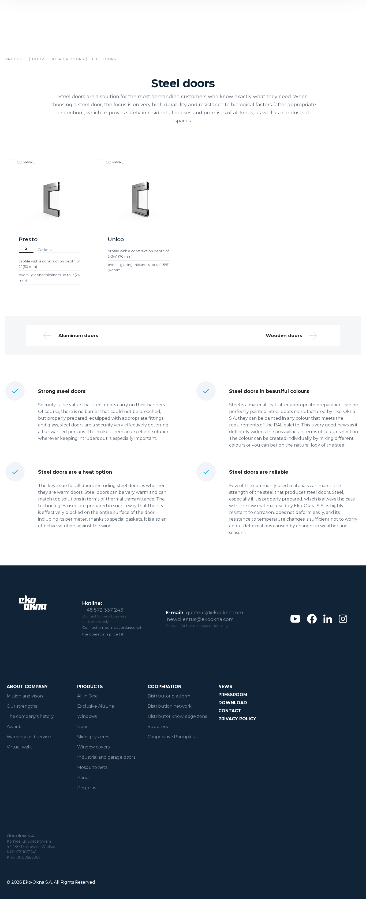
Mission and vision (25, 696)
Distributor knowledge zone (177, 716)
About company (27, 686)
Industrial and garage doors (106, 757)
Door (38, 59)
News (225, 686)
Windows (87, 716)
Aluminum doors (78, 335)
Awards (14, 726)
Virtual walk (19, 747)
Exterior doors (67, 59)
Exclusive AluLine (95, 706)
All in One (87, 696)
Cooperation (164, 686)
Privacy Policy (237, 718)
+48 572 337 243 (103, 610)
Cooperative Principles (171, 736)
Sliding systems (93, 736)
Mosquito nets (92, 767)
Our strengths (22, 706)
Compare (26, 162)
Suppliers (158, 726)
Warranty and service (29, 736)
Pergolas (86, 787)
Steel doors (102, 59)
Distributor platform (169, 696)
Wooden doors (284, 335)
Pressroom (232, 694)
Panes (83, 777)
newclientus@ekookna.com (200, 619)
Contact (229, 710)
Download (232, 702)
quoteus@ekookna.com (214, 613)
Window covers (93, 747)
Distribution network (170, 706)
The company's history (30, 716)
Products (16, 59)
